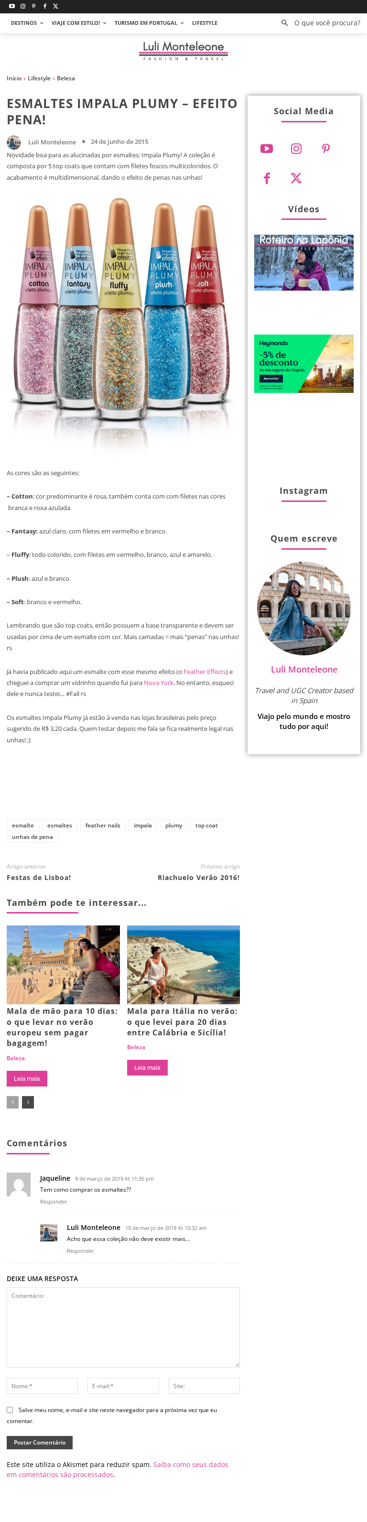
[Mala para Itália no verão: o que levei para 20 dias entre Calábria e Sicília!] (183, 965)
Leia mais (27, 1078)
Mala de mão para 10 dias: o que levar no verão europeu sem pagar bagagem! (62, 1027)
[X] (119, 789)
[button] (318, 23)
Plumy (173, 825)
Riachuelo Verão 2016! (199, 877)
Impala (143, 825)
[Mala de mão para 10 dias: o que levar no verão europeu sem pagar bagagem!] (63, 965)
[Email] (213, 789)
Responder (53, 1201)
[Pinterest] (34, 6)
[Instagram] (23, 6)
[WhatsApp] (182, 789)
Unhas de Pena (32, 837)
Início (14, 78)
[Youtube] (12, 6)
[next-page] (28, 1102)
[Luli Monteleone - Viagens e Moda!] (183, 51)
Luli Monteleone (52, 142)
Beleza (66, 78)
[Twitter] (55, 6)
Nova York (158, 682)
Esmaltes (59, 825)
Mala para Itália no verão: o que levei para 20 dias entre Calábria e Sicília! (182, 1022)
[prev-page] (13, 1102)
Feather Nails (103, 825)
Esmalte (23, 825)
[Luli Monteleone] (16, 142)
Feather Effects (205, 671)
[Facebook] (44, 6)
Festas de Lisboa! (39, 877)
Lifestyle (39, 78)
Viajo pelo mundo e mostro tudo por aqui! (304, 721)
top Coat (206, 825)
